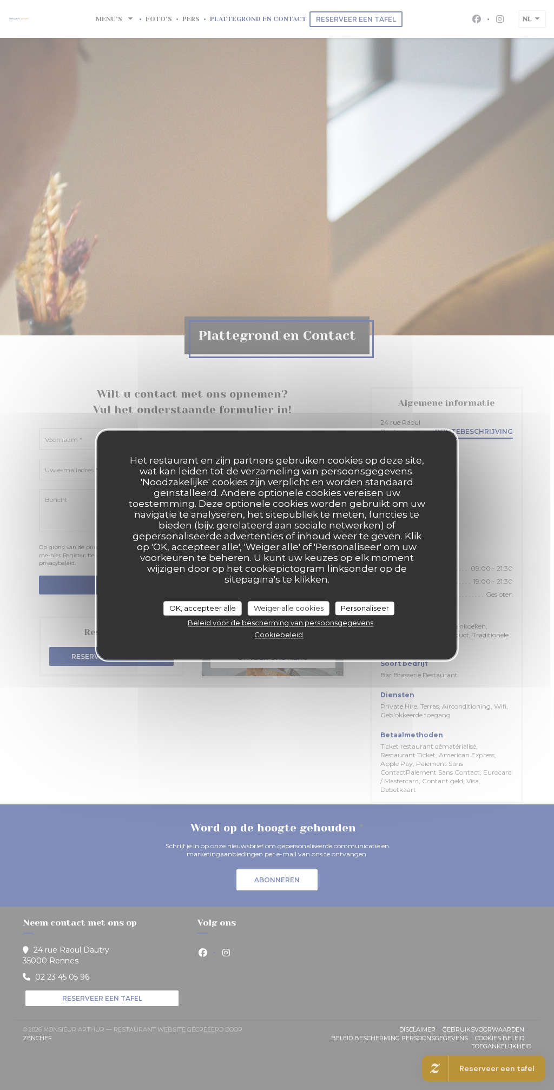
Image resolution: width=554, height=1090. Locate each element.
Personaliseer (365, 608)
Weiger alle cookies (289, 608)
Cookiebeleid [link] (278, 634)
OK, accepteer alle (202, 608)
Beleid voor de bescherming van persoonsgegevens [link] (280, 622)
